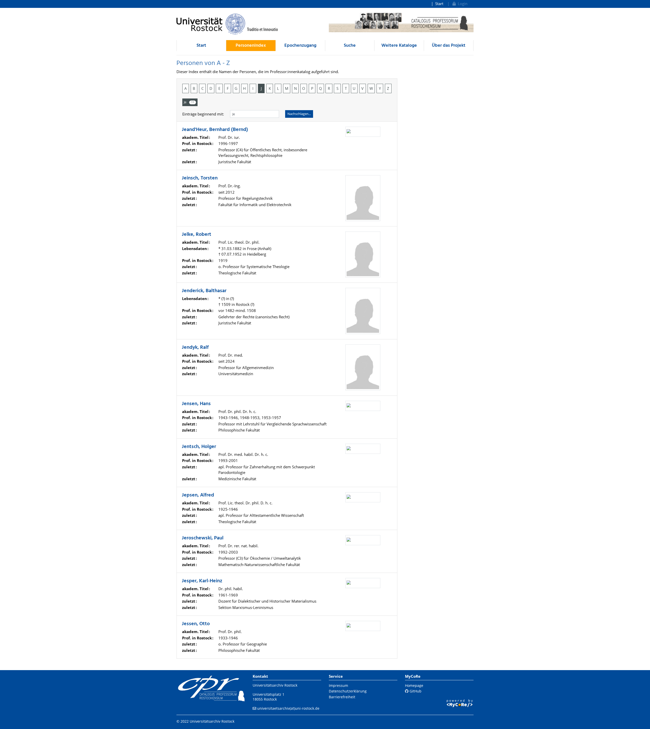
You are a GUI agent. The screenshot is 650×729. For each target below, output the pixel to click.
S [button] (337, 88)
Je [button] (189, 102)
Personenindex (251, 45)
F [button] (228, 88)
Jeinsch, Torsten (200, 178)
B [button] (194, 88)
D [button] (210, 88)
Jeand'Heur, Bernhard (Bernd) (215, 130)
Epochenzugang (300, 45)
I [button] (252, 88)
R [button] (329, 88)
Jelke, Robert (196, 234)
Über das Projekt (448, 45)
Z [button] (388, 88)
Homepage (414, 685)
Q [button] (320, 88)
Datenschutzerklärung (348, 691)
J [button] (261, 88)
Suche (350, 45)
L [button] (278, 88)
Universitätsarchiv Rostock (275, 685)
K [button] (270, 88)
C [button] (202, 88)
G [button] (236, 88)
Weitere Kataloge (399, 45)
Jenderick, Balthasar (204, 291)
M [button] (286, 88)
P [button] (312, 88)
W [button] (371, 88)
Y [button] (380, 88)
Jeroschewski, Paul (202, 538)
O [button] (303, 88)
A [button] (185, 88)
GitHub (415, 691)
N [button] (295, 88)
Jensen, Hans (196, 404)
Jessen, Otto (196, 624)
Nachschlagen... (299, 113)
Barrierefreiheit (342, 696)
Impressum (338, 685)
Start (439, 3)
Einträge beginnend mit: (203, 114)
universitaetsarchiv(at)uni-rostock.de (288, 708)
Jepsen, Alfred (198, 495)
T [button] (346, 88)
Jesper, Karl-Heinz (202, 581)
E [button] (219, 88)
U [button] (354, 88)
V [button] (362, 88)
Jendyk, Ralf (195, 347)
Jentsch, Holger (199, 447)
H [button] (244, 88)
